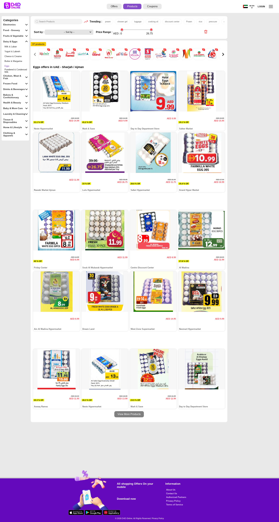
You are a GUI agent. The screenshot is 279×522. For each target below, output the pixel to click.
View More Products (129, 414)
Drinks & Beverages (14, 89)
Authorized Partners (176, 497)
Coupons (152, 6)
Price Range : (104, 32)
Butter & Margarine (13, 61)
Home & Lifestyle (12, 127)
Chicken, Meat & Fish (12, 77)
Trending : (95, 21)
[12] (57, 59)
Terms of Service (174, 504)
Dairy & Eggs (10, 41)
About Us (170, 490)
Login (261, 6)
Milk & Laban (11, 46)
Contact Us (171, 493)
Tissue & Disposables (10, 120)
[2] (83, 59)
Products (132, 6)
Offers (114, 6)
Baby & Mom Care (13, 108)
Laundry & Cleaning (14, 114)
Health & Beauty (12, 102)
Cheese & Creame (13, 56)
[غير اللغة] (245, 6)
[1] (44, 59)
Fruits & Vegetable (13, 36)
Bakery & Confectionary (11, 96)
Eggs (7, 66)
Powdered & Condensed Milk (16, 70)
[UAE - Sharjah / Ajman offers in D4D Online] (205, 32)
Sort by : (39, 32)
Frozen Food (10, 83)
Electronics (9, 24)
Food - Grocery (11, 30)
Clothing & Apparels (9, 134)
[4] (122, 59)
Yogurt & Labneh (12, 51)
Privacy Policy (173, 501)
